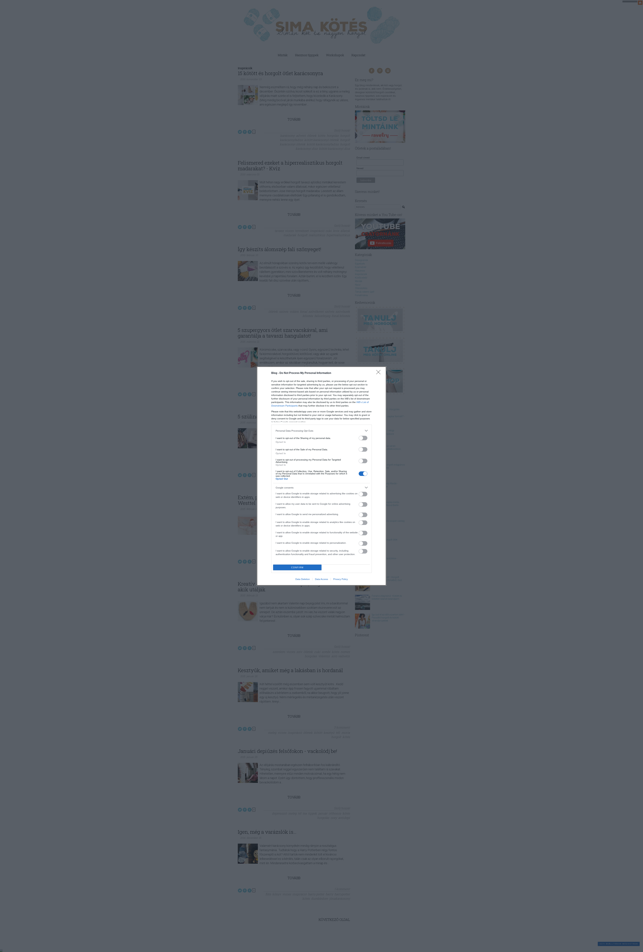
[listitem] (321, 430)
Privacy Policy (340, 579)
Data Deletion (302, 579)
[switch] (363, 438)
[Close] (379, 373)
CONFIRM (297, 567)
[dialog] (321, 476)
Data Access (321, 579)
